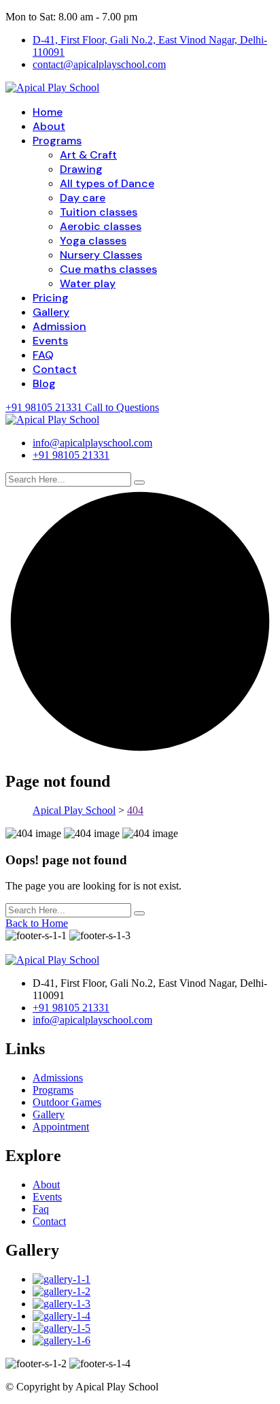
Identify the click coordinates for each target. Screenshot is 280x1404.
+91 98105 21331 (71, 455)
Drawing (81, 169)
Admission (59, 326)
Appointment (61, 1126)
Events (50, 340)
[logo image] (52, 419)
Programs (57, 140)
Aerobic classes (100, 226)
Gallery (51, 312)
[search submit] (139, 482)
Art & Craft (88, 155)
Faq (41, 1209)
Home (48, 112)
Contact (55, 369)
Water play (88, 283)
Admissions (58, 1077)
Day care (82, 198)
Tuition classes (98, 212)
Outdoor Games (67, 1102)
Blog (44, 383)
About (49, 126)
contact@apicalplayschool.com (99, 64)
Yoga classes (93, 240)
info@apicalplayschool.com (92, 442)
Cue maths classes (108, 269)
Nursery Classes (101, 255)
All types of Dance (107, 183)
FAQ (43, 355)
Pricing (51, 298)
